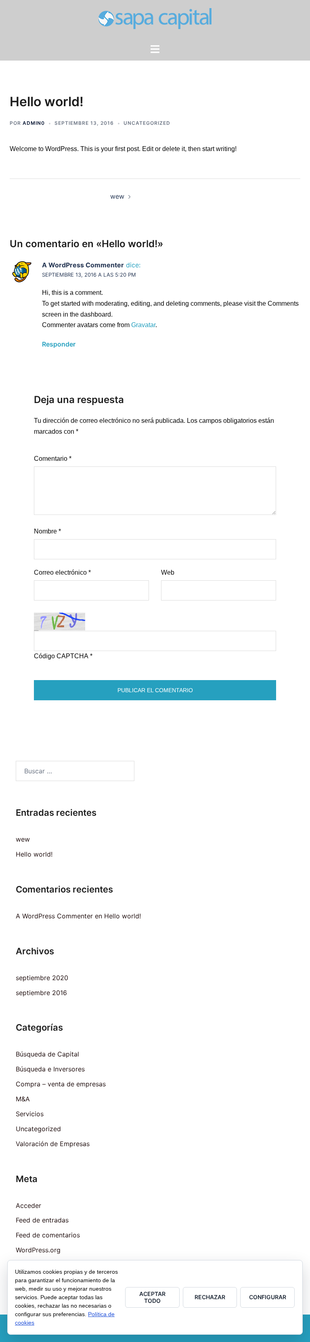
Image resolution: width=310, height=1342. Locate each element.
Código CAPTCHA (61, 656)
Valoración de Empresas (53, 1144)
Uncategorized (147, 123)
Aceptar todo (152, 1297)
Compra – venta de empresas (61, 1084)
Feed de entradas (42, 1220)
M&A (23, 1099)
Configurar (267, 1297)
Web (167, 572)
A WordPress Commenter (83, 265)
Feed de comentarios (48, 1235)
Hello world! (34, 854)
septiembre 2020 (42, 978)
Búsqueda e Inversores (50, 1069)
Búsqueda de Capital (47, 1054)
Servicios (30, 1114)
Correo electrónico (62, 572)
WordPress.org (38, 1250)
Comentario (52, 458)
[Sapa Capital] (155, 21)
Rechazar (210, 1297)
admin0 (34, 123)
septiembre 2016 (41, 993)
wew (117, 196)
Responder (58, 344)
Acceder (28, 1205)
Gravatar (143, 324)
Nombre (47, 531)
